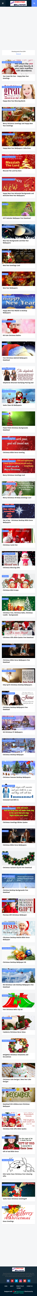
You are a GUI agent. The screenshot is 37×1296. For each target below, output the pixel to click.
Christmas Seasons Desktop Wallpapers (17, 777)
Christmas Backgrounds (9, 109)
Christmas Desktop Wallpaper (13, 755)
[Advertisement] (18, 28)
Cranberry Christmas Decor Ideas (14, 1032)
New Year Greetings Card (11, 265)
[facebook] (8, 1280)
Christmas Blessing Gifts (11, 568)
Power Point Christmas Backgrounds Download (15, 429)
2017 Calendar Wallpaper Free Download (17, 218)
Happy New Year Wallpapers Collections (17, 148)
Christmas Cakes (7, 1065)
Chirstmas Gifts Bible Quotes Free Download (18, 637)
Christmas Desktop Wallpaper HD (14, 962)
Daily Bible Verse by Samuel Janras (12, 62)
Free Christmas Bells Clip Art (13, 1009)
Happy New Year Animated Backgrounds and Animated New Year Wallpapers (18, 194)
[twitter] (16, 1280)
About (11, 1286)
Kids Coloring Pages (8, 1160)
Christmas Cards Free (10, 545)
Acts (4, 623)
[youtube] (24, 1280)
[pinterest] (12, 1280)
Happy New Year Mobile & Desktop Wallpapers (15, 312)
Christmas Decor (7, 995)
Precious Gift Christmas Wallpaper (15, 915)
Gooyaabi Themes (18, 1293)
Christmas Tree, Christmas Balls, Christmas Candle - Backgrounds (18, 614)
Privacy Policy (20, 1286)
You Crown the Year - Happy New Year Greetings (16, 77)
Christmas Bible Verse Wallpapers (15, 845)
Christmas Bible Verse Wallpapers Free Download (16, 661)
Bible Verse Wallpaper (8, 506)
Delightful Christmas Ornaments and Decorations (15, 1056)
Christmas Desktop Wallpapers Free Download (15, 708)
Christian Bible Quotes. (9, 368)
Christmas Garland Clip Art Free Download (17, 867)
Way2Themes (20, 1291)
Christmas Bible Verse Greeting (14, 452)
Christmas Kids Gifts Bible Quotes (14, 1129)
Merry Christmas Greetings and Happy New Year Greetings (18, 125)
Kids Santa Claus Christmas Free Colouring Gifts (17, 1175)
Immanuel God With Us (11, 800)
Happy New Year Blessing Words (14, 101)
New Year (5, 204)
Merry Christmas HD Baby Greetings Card (17, 498)
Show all (18, 54)
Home (6, 1286)
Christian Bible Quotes (8, 786)
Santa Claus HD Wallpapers (12, 405)
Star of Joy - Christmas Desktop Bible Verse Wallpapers (18, 521)
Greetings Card (6, 251)
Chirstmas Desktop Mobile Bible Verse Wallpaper (16, 939)
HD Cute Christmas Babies (12, 335)
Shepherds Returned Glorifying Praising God (18, 383)
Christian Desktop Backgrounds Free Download (15, 891)
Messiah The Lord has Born (12, 171)
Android (5, 344)
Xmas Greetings (8, 1221)
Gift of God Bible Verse (11, 1151)
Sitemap (19, 1288)
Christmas (5, 414)
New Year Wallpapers (10, 288)
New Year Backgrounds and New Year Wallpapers (16, 242)
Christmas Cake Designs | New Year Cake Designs (17, 1080)
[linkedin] (29, 1280)
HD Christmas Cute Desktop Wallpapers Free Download (18, 986)
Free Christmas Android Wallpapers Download (15, 359)
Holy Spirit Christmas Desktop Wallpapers (17, 685)
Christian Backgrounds (8, 1184)
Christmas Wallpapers (8, 693)
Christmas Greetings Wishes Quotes (15, 822)
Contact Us (29, 1286)
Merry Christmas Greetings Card (14, 475)
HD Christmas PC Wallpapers (13, 732)
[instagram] (20, 1280)
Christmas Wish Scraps (11, 590)
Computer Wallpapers (8, 134)
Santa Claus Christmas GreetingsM (15, 1199)
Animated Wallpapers (8, 179)
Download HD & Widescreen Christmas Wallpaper (16, 1105)
